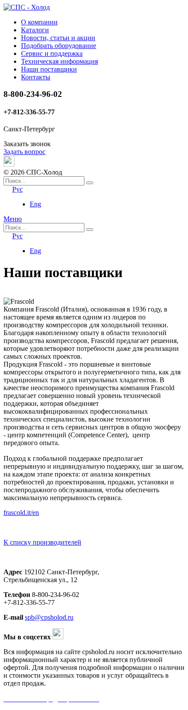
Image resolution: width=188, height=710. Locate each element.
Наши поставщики (49, 69)
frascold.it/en (21, 512)
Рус (17, 189)
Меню (12, 219)
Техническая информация (59, 61)
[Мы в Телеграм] (8, 164)
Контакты (35, 77)
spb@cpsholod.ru (49, 617)
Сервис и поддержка (52, 53)
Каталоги (35, 30)
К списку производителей (42, 542)
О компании (39, 22)
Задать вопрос (24, 151)
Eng (35, 204)
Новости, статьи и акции (58, 37)
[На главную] (26, 7)
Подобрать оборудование (58, 45)
